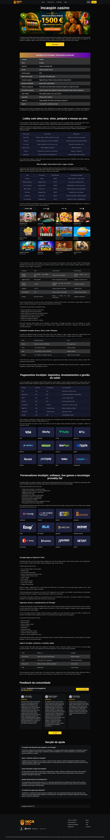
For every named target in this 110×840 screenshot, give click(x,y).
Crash (62, 208)
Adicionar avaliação (82, 689)
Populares (27, 208)
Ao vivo (45, 208)
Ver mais (55, 732)
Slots (81, 208)
